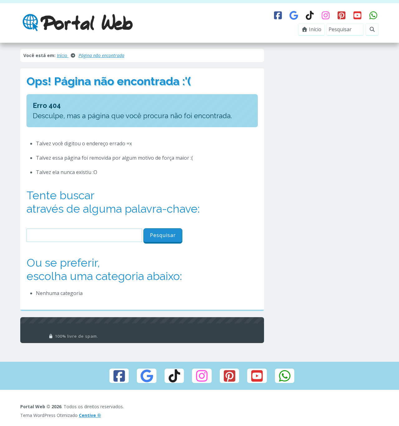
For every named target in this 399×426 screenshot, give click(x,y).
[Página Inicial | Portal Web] (77, 22)
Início (314, 29)
